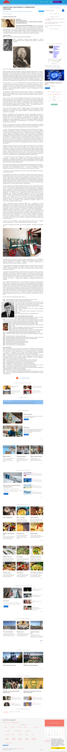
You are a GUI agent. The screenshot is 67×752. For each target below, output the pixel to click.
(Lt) (61, 1)
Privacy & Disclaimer (21, 748)
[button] (5, 627)
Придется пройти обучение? (36, 456)
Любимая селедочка (7, 556)
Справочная (7, 734)
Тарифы (13, 734)
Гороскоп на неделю (50, 70)
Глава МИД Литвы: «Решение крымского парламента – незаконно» (15, 392)
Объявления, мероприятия (10, 588)
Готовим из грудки (7, 572)
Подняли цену (26, 427)
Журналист (13, 413)
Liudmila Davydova (6, 11)
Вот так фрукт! (20, 556)
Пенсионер (6, 473)
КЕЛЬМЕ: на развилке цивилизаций (31, 665)
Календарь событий (22, 4)
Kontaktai (46, 1)
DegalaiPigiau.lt (47, 741)
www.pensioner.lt (47, 740)
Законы (33, 734)
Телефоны (20, 734)
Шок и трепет (6, 600)
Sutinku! (58, 748)
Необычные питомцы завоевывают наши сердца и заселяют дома (36, 608)
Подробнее (26, 419)
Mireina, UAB (41, 748)
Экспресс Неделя (6, 507)
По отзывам (6, 711)
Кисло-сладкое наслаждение (36, 572)
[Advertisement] (23, 441)
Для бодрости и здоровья (35, 556)
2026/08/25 (25, 410)
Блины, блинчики (33, 533)
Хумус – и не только (21, 517)
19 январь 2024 (13, 11)
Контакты (8, 722)
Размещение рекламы (15, 722)
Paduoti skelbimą (56, 1)
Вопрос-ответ (36, 727)
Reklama (51, 1)
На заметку (19, 727)
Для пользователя (54, 94)
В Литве (5, 727)
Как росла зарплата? (28, 414)
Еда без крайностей (34, 517)
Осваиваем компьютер (21, 456)
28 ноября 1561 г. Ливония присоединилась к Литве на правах (36, 392)
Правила (26, 734)
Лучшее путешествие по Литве (9, 665)
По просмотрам (17, 711)
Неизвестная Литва (7, 653)
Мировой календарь (31, 4)
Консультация (6, 413)
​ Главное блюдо (20, 572)
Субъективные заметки (4, 621)
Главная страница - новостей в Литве (10, 4)
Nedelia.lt (4, 722)
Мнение (25, 727)
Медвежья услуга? (7, 456)
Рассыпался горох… (21, 533)
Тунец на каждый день (7, 517)
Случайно (11, 711)
